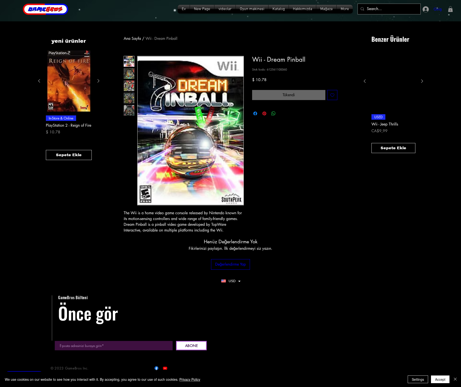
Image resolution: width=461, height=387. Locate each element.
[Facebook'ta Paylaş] (255, 113)
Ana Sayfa (132, 38)
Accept (440, 379)
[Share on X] (282, 113)
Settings (418, 379)
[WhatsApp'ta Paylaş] (273, 113)
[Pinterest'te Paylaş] (264, 113)
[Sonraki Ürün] (98, 81)
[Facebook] (156, 368)
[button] (278, 9)
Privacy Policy (189, 379)
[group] (68, 105)
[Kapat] (455, 379)
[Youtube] (165, 368)
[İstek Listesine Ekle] (332, 95)
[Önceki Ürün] (39, 81)
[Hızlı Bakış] (69, 81)
